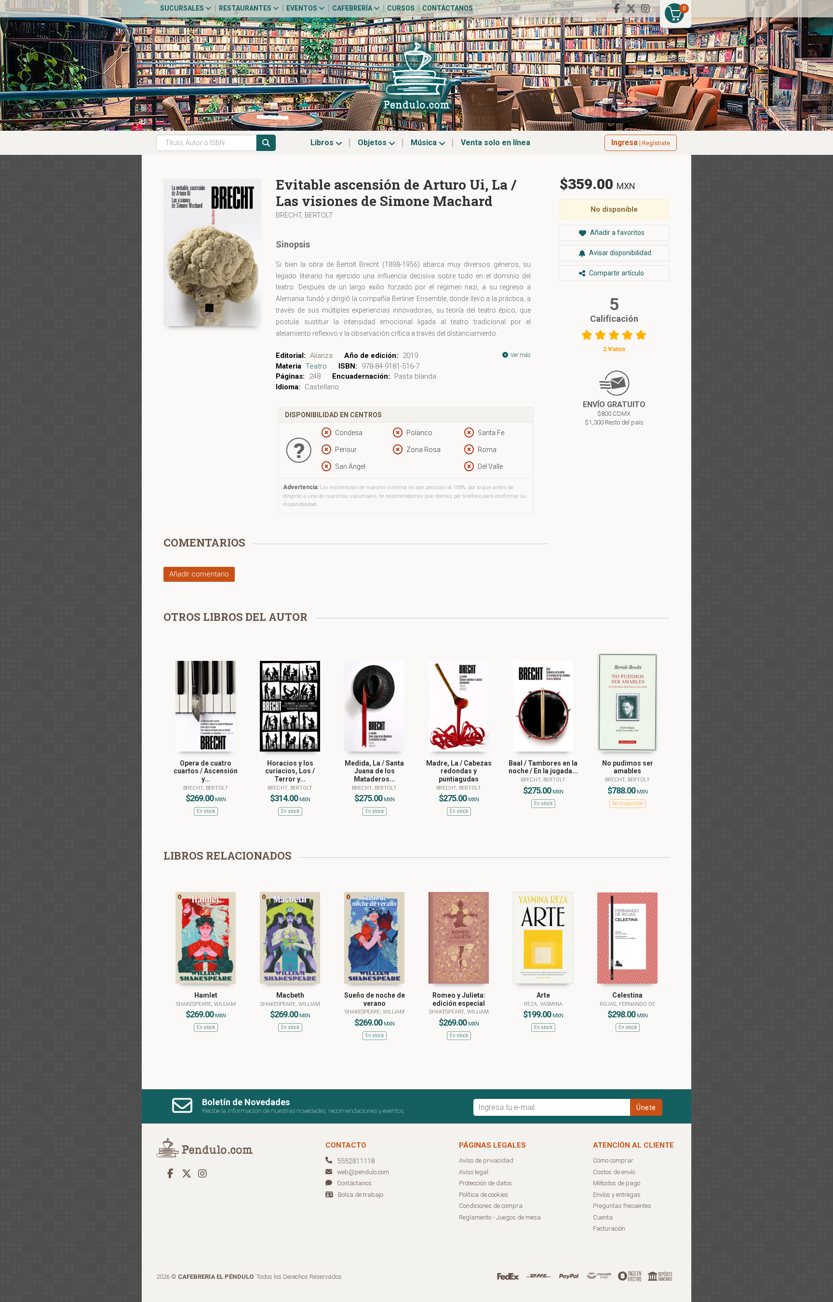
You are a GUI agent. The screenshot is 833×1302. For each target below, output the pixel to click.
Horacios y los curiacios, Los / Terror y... (290, 771)
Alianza (321, 355)
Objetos (373, 142)
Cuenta (603, 1217)
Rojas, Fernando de (627, 1004)
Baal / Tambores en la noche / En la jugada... (543, 767)
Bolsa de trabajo (360, 1194)
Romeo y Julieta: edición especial (458, 999)
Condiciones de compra (491, 1205)
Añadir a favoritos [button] (617, 232)
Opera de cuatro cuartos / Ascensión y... (206, 771)
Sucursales (182, 8)
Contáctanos (447, 8)
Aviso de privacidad (486, 1160)
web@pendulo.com (363, 1172)
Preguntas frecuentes (622, 1205)
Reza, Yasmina (543, 1004)
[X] (631, 8)
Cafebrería (353, 8)
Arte (543, 995)
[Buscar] (266, 143)
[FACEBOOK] (616, 8)
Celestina (627, 995)
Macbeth (290, 995)
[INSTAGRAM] (645, 8)
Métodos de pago (616, 1183)
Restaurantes (246, 8)
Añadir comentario (199, 574)
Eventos (302, 8)
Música (425, 142)
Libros (323, 142)
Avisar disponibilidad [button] (619, 253)
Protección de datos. (486, 1183)
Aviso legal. (474, 1172)
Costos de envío (614, 1172)
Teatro (316, 366)
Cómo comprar (613, 1160)
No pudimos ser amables (627, 767)
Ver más (520, 355)
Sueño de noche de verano (374, 999)
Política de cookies (483, 1194)
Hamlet (205, 995)
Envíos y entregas (617, 1194)
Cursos (401, 8)
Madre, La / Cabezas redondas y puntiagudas (459, 771)
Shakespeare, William (206, 1004)
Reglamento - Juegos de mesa (500, 1217)
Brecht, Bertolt (304, 215)
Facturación (609, 1228)
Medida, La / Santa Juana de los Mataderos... (374, 771)
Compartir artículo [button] (616, 273)
